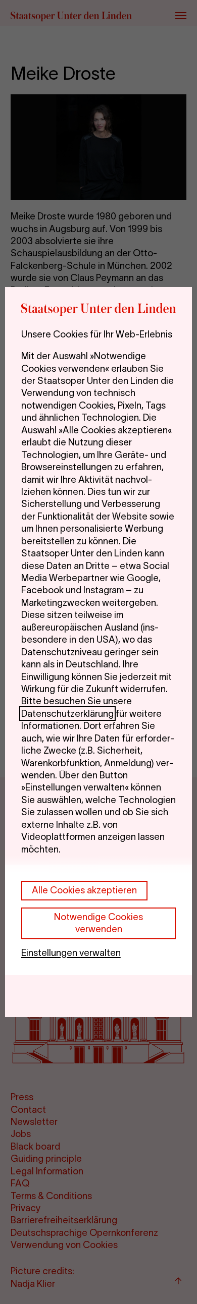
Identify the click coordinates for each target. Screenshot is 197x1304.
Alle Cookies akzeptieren (84, 890)
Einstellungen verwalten (71, 952)
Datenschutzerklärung (67, 713)
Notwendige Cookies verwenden (98, 923)
